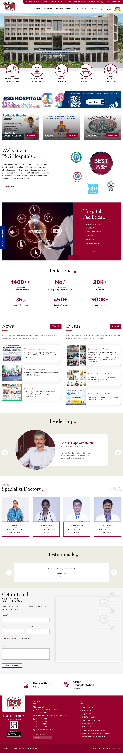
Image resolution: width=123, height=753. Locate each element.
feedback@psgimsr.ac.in (58, 715)
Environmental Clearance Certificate (93, 730)
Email (4, 626)
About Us (80, 8)
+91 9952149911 (112, 2)
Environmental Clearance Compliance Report (96, 733)
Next (115, 38)
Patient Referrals (56, 2)
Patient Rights (86, 710)
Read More (9, 186)
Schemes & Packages (2, 237)
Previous (7, 38)
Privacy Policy (97, 748)
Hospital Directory (87, 707)
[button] (101, 8)
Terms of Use (116, 748)
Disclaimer (106, 748)
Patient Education (87, 723)
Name (5, 615)
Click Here (36, 687)
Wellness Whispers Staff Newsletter (93, 736)
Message (5, 646)
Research (37, 2)
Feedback (67, 2)
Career (45, 2)
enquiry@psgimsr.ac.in (43, 715)
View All (89, 252)
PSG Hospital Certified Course (91, 720)
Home (37, 8)
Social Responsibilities (80, 2)
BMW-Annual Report (88, 727)
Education (28, 2)
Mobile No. (31, 626)
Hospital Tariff (86, 714)
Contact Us (92, 8)
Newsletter (95, 2)
